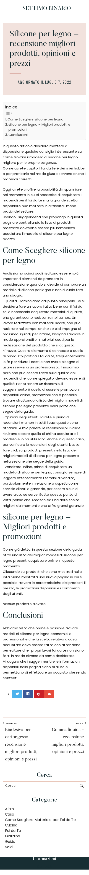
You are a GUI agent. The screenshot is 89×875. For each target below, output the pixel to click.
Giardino (12, 836)
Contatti (44, 866)
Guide (10, 841)
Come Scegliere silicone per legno (35, 119)
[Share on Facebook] (28, 694)
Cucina (11, 825)
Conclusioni (18, 134)
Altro (9, 808)
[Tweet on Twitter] (17, 694)
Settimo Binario (47, 8)
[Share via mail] (49, 694)
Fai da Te (13, 830)
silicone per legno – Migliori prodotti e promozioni (39, 127)
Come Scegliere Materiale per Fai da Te (40, 819)
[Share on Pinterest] (39, 694)
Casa (9, 814)
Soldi (9, 847)
